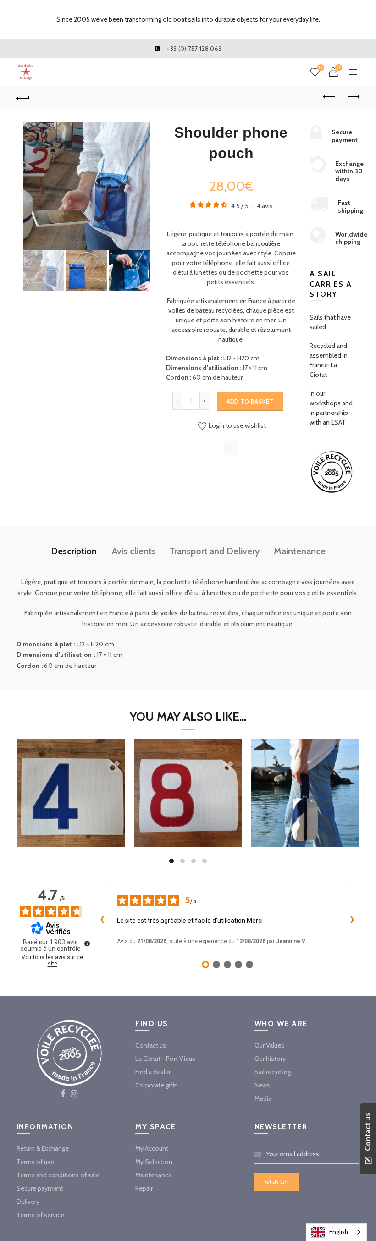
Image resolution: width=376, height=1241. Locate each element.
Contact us (150, 1045)
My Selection (153, 1162)
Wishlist (320, 68)
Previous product (330, 97)
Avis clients (134, 551)
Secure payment (40, 1188)
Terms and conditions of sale (58, 1175)
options (70, 824)
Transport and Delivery (215, 551)
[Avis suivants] (352, 920)
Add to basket (250, 401)
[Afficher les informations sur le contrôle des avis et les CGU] (87, 943)
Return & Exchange (43, 1148)
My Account (151, 1148)
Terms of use (35, 1162)
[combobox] (336, 1232)
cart (306, 824)
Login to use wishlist (236, 425)
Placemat (70, 780)
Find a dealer (153, 1072)
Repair (144, 1188)
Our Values (269, 1045)
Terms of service (40, 1215)
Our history (270, 1058)
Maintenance (300, 551)
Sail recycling (272, 1072)
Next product (353, 97)
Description (74, 551)
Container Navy (305, 780)
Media (262, 1098)
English (338, 1231)
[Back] (23, 97)
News (262, 1085)
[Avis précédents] (102, 920)
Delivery (28, 1201)
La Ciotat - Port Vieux (165, 1058)
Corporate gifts (156, 1085)
